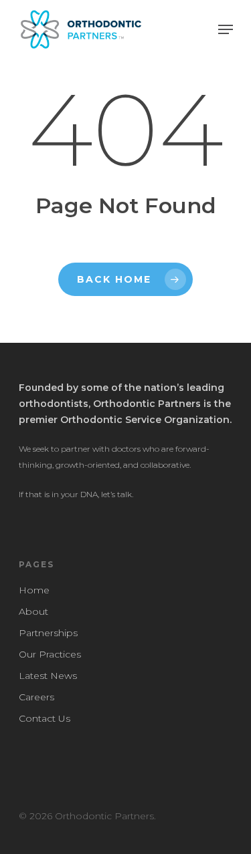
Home (34, 590)
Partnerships (48, 633)
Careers (36, 697)
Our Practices (50, 654)
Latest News (48, 676)
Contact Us (44, 718)
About (33, 611)
